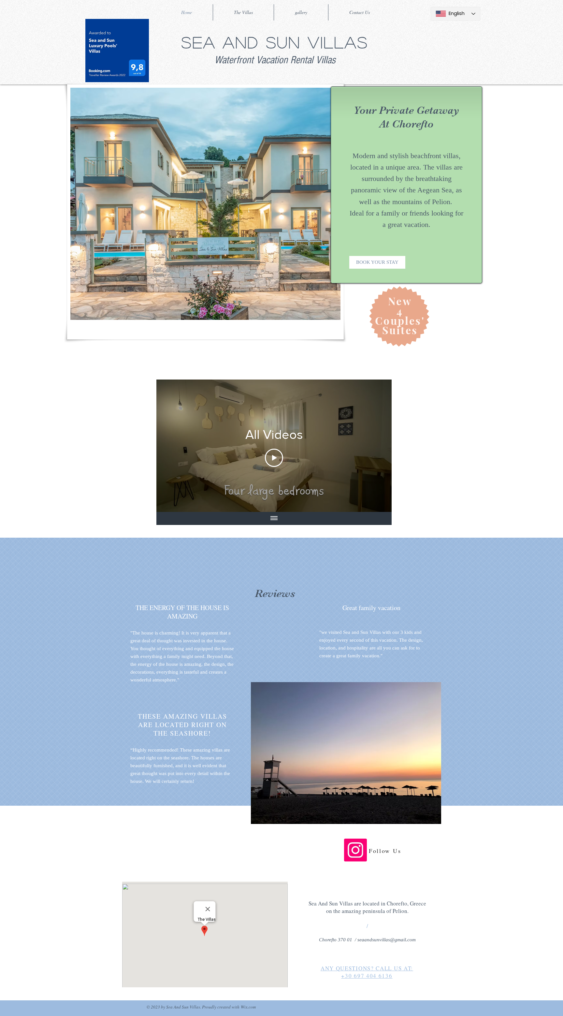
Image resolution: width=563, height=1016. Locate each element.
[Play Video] (274, 458)
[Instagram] (355, 850)
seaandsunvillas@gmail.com (386, 939)
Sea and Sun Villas (274, 42)
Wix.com (248, 1007)
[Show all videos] (274, 518)
